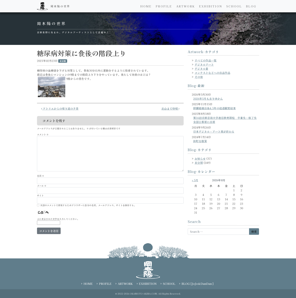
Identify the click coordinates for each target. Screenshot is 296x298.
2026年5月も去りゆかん (208, 98)
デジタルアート (204, 64)
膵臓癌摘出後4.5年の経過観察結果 (214, 108)
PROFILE (164, 6)
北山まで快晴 (169, 108)
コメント (43, 134)
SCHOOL (234, 6)
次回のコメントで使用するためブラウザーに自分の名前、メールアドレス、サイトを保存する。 (88, 205)
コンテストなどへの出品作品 (212, 73)
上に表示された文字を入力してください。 (58, 219)
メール (41, 185)
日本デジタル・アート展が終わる (213, 131)
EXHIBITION (210, 6)
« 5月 (195, 180)
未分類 (199, 163)
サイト (40, 195)
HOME (146, 6)
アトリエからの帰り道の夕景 (60, 108)
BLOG (251, 6)
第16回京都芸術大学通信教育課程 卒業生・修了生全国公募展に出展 (225, 120)
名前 (40, 175)
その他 (199, 77)
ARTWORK (185, 6)
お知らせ (200, 158)
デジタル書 (201, 68)
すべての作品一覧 (206, 60)
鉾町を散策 (200, 141)
